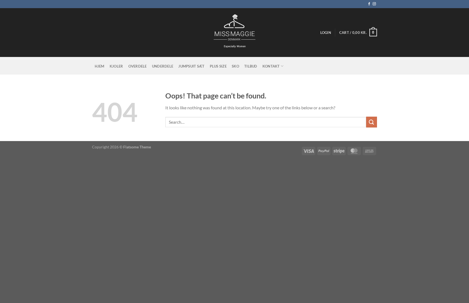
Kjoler (116, 66)
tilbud (250, 66)
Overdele (137, 66)
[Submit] (371, 122)
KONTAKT (271, 66)
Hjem (99, 66)
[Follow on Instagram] (374, 4)
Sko (235, 66)
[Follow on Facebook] (369, 4)
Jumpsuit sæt (191, 66)
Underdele (162, 66)
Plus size (218, 66)
